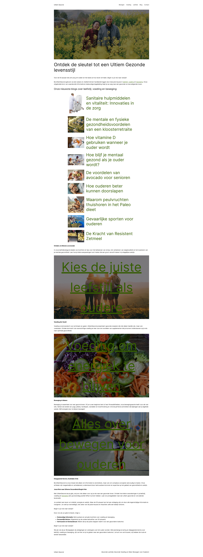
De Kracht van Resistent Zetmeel (109, 236)
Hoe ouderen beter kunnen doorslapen (104, 188)
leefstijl (125, 82)
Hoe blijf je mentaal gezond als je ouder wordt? (105, 159)
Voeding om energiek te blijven (101, 366)
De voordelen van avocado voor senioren (108, 175)
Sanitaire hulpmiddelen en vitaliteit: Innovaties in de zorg (110, 103)
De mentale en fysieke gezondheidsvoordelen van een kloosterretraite (109, 124)
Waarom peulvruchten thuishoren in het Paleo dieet (108, 204)
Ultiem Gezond (59, 5)
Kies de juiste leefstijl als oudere (102, 287)
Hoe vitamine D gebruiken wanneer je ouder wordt (107, 142)
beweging (139, 82)
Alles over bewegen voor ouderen (101, 444)
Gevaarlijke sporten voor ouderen (109, 221)
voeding (131, 82)
